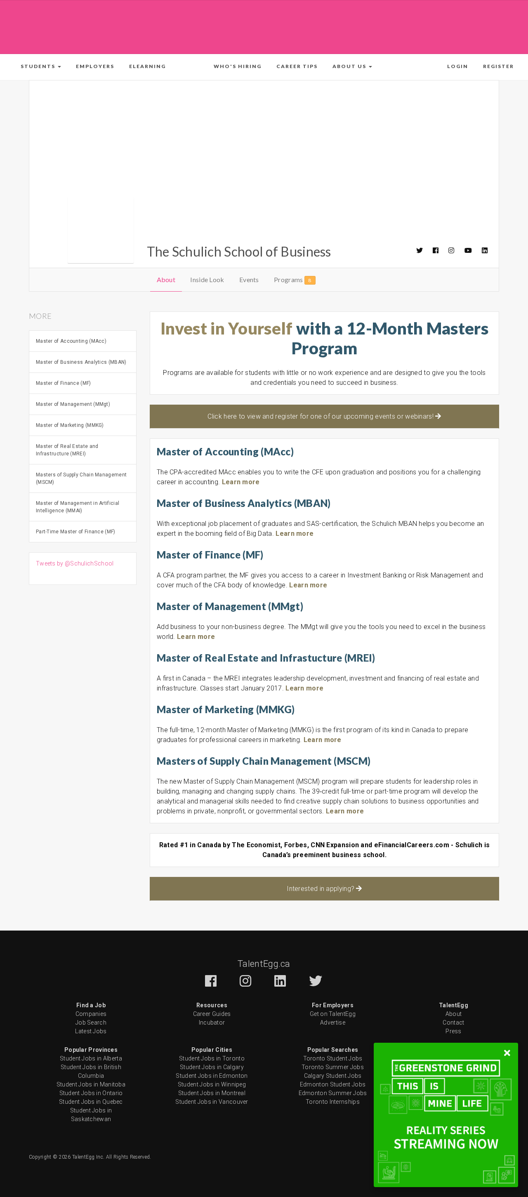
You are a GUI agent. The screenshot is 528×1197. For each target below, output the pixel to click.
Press (454, 1031)
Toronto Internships (333, 1101)
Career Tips (297, 66)
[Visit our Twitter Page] (419, 250)
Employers (95, 66)
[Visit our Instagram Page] (452, 250)
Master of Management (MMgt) (73, 404)
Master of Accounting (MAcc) (71, 341)
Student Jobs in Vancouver (211, 1101)
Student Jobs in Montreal (211, 1093)
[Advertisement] (264, 25)
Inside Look (207, 279)
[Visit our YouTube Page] (468, 250)
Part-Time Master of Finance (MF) (76, 532)
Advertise (332, 1022)
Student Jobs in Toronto (212, 1058)
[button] (40, 66)
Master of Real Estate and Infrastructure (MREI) (67, 450)
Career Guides (212, 1014)
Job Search (90, 1022)
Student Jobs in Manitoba (91, 1084)
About (166, 279)
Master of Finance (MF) (63, 383)
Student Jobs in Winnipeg (212, 1084)
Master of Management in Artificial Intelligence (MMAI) (77, 507)
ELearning (147, 66)
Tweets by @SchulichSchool (75, 563)
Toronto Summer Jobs (333, 1067)
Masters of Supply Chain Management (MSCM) (81, 478)
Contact (453, 1022)
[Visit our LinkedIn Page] (485, 250)
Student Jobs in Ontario (91, 1093)
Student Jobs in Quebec (91, 1101)
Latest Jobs (90, 1031)
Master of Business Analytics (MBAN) (81, 362)
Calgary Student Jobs (333, 1075)
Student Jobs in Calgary (212, 1067)
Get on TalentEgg (333, 1014)
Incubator (212, 1022)
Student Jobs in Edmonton (212, 1075)
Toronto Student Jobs (333, 1058)
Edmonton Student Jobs (332, 1084)
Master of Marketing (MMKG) (70, 425)
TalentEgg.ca (264, 964)
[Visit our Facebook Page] (436, 250)
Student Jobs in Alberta (91, 1058)
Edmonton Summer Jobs (333, 1093)
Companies (91, 1014)
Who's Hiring (238, 66)
